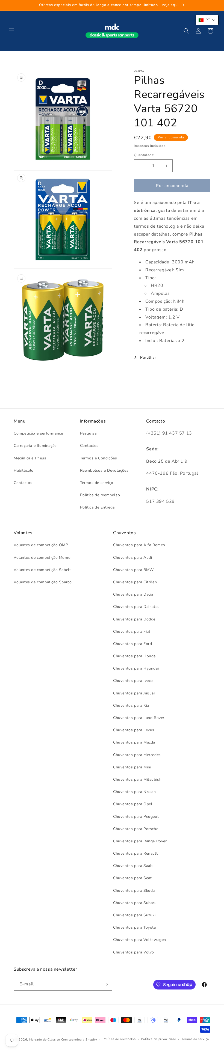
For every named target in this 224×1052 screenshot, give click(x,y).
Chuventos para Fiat (131, 631)
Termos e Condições (98, 458)
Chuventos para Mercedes (137, 754)
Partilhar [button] (148, 357)
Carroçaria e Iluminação (35, 445)
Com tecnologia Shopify (79, 1040)
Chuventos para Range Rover (140, 841)
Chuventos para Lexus (133, 730)
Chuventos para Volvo (133, 952)
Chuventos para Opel (132, 804)
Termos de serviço (96, 482)
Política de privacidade (158, 1039)
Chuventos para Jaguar (134, 693)
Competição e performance (38, 433)
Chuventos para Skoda (134, 890)
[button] (11, 31)
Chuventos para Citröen (135, 582)
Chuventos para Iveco (133, 680)
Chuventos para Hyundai (136, 668)
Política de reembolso (100, 495)
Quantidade (144, 155)
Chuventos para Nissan (134, 791)
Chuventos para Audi (132, 557)
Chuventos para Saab (132, 865)
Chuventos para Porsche (135, 828)
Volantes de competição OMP (41, 545)
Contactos (23, 482)
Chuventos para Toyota (134, 927)
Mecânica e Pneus (30, 458)
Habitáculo (24, 470)
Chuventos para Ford (132, 643)
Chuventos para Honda (134, 656)
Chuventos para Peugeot (136, 816)
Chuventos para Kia (131, 705)
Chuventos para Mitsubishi (138, 779)
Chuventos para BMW (133, 569)
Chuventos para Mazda (134, 742)
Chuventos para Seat (132, 878)
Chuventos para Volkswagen (139, 939)
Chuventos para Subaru (135, 902)
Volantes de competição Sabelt (42, 569)
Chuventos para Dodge (134, 619)
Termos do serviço (195, 1039)
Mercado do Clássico (44, 1040)
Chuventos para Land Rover (138, 717)
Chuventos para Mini (132, 767)
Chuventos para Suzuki (134, 915)
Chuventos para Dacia (133, 594)
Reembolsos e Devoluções (104, 470)
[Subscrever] (106, 984)
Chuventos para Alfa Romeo (139, 545)
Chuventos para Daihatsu (136, 606)
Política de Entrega (97, 507)
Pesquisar (89, 433)
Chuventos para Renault (135, 853)
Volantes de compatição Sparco (43, 582)
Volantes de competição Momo (42, 557)
